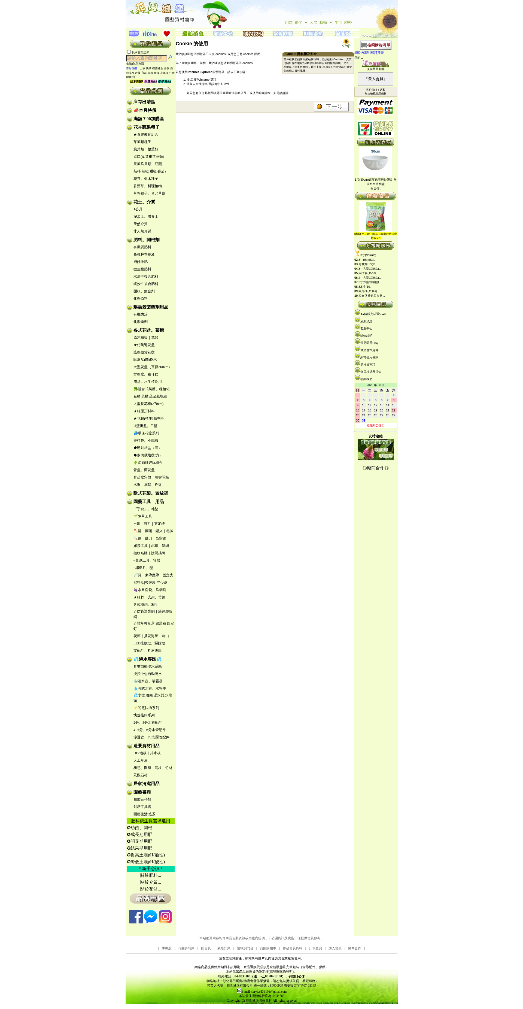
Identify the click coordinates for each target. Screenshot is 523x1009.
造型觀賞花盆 (144, 352)
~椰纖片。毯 (143, 568)
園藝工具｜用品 (148, 501)
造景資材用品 (146, 745)
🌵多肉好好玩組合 (148, 462)
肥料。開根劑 (146, 239)
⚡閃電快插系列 (146, 708)
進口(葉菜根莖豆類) (148, 156)
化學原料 (140, 298)
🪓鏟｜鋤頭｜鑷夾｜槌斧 (153, 531)
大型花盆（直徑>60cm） (152, 367)
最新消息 (366, 321)
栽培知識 (223, 948)
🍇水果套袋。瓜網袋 (149, 590)
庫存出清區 (144, 101)
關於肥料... (150, 875)
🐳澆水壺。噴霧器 (148, 681)
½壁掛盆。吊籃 (145, 426)
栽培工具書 (142, 807)
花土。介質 (144, 201)
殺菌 (138, 72)
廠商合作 (354, 948)
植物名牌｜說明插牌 (149, 553)
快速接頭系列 (144, 715)
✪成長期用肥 (139, 834)
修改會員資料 (292, 948)
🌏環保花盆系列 (146, 433)
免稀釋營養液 (144, 254)
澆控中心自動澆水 (147, 674)
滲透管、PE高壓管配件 (151, 737)
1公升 (137, 209)
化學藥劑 (140, 322)
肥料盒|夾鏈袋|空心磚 (150, 582)
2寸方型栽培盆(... (370, 277)
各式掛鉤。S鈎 (145, 604)
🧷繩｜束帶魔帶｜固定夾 (153, 575)
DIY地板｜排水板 (147, 753)
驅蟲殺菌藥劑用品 (150, 307)
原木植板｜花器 (145, 337)
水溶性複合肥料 (145, 276)
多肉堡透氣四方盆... (371, 295)
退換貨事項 (367, 364)
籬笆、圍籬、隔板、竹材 (152, 768)
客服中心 (366, 328)
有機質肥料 (142, 247)
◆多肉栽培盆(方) (146, 455)
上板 (142, 68)
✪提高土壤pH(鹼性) (146, 855)
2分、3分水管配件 (147, 722)
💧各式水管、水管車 (149, 688)
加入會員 (335, 948)
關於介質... (150, 882)
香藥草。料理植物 (147, 186)
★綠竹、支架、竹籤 (149, 597)
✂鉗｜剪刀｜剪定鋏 (149, 524)
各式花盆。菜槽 (148, 330)
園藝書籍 (142, 792)
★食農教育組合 (145, 134)
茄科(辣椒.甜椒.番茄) (149, 171)
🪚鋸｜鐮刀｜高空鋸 (149, 538)
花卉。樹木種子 (145, 179)
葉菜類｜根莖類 (145, 149)
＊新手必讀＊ (151, 868)
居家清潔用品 (146, 783)
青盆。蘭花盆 (144, 470)
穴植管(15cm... (368, 273)
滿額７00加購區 (148, 118)
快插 (148, 68)
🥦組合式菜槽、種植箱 (151, 389)
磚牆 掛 (130, 76)
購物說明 (366, 335)
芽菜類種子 (142, 142)
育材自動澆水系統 (147, 666)
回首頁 (206, 948)
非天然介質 (142, 231)
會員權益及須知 (370, 371)
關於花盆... (150, 889)
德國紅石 (157, 68)
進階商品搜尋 (136, 63)
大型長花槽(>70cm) (148, 404)
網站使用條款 (369, 357)
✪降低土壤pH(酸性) (146, 861)
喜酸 (166, 68)
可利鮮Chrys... (368, 264)
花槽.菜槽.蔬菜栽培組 (150, 396)
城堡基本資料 (369, 350)
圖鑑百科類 (142, 799)
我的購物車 (268, 948)
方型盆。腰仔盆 (145, 374)
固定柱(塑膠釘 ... (369, 291)
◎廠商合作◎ (376, 468)
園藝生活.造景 (144, 814)
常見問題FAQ (369, 342)
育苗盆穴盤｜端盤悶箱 (151, 477)
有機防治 (140, 314)
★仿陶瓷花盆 (144, 345)
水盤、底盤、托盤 (147, 485)
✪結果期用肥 (139, 848)
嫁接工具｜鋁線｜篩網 (151, 546)
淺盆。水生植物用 (147, 382)
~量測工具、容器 (146, 560)
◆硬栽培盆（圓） (147, 448)
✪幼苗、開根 (139, 827)
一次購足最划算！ (376, 69)
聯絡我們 (366, 379)
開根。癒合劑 (144, 291)
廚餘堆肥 (140, 262)
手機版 (167, 948)
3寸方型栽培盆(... (370, 268)
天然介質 (140, 224)
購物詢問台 (245, 948)
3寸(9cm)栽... (369, 255)
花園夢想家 (186, 948)
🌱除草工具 (142, 516)
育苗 (144, 72)
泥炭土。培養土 (145, 216)
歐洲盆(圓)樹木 (145, 359)
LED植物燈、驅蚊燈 (149, 643)
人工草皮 (140, 760)
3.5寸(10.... (365, 286)
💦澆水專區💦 (147, 659)
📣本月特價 (144, 110)
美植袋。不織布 (145, 440)
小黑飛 (164, 72)
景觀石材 (140, 775)
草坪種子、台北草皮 (149, 193)
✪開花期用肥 (139, 841)
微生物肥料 (142, 269)
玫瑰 (156, 72)
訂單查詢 (315, 948)
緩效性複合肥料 (145, 284)
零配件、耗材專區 (147, 651)
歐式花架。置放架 (150, 493)
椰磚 (150, 72)
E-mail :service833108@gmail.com (264, 991)
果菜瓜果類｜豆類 (147, 164)
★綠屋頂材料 (144, 411)
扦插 (172, 72)
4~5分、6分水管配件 (149, 730)
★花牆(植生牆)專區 (148, 418)
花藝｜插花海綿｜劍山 (151, 636)
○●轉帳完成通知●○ (373, 314)
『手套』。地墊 (145, 509)
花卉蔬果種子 (146, 127)
